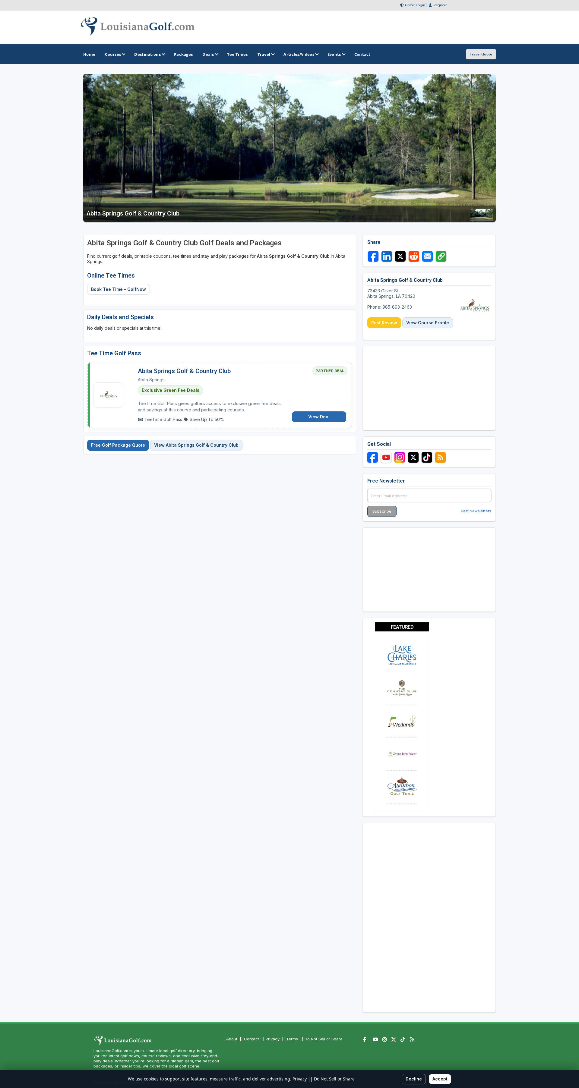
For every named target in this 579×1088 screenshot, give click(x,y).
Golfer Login (415, 5)
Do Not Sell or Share (324, 1038)
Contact (251, 1038)
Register (440, 5)
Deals (208, 54)
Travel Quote (481, 54)
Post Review (384, 322)
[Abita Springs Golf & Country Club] (482, 218)
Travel (264, 54)
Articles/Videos (298, 54)
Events (334, 54)
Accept (440, 1078)
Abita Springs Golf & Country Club (184, 371)
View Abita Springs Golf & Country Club (196, 445)
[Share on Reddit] (414, 256)
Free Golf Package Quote (118, 445)
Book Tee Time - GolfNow (118, 289)
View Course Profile (427, 322)
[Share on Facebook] (373, 256)
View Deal (319, 416)
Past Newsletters (476, 511)
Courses (113, 54)
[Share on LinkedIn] (386, 256)
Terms (292, 1038)
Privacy (273, 1038)
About (231, 1038)
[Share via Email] (427, 256)
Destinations (147, 54)
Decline (414, 1078)
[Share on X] (400, 256)
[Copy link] (441, 256)
